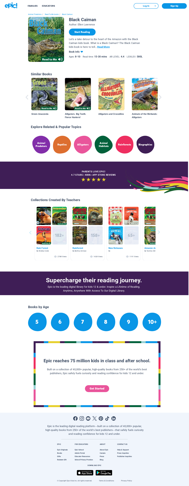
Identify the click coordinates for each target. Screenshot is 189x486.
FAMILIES (32, 5)
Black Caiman (67, 14)
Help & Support (123, 450)
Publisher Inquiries (124, 456)
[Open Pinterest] (101, 418)
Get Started (97, 388)
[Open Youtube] (88, 418)
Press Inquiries (123, 453)
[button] (51, 232)
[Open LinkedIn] (113, 418)
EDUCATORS (48, 5)
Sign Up (174, 5)
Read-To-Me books (52, 14)
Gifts (59, 456)
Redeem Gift (62, 460)
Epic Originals (62, 450)
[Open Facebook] (75, 418)
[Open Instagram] (82, 418)
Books (59, 453)
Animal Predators (35, 14)
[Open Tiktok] (107, 418)
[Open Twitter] (94, 418)
